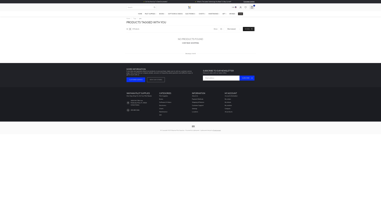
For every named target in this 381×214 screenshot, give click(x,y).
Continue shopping (190, 43)
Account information (231, 96)
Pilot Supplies (150, 14)
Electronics (190, 14)
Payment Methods (197, 99)
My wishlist (228, 105)
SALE (240, 14)
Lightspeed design (205, 130)
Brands (232, 14)
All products (228, 112)
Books (161, 14)
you (140, 18)
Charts (201, 14)
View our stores (156, 80)
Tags (134, 18)
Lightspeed (196, 130)
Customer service (248, 2)
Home (140, 14)
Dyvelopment (217, 130)
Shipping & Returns (198, 102)
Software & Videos (175, 14)
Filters (247, 29)
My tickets (228, 102)
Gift (223, 14)
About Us (195, 96)
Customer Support (197, 105)
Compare (227, 109)
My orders (228, 99)
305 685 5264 (135, 110)
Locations (195, 112)
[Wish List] (246, 7)
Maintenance (213, 14)
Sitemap (194, 109)
